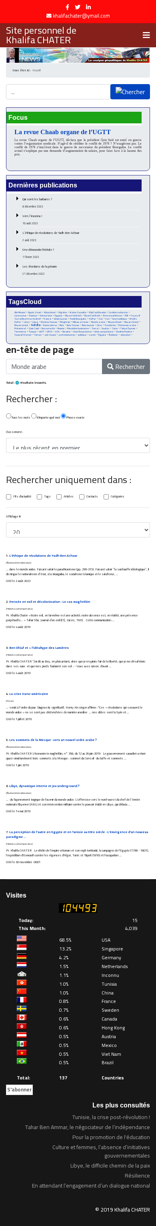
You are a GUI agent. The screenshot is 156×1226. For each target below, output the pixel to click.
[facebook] (67, 7)
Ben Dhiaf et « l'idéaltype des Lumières (39, 648)
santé (92, 335)
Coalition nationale (118, 312)
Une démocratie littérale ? (38, 253)
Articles (69, 496)
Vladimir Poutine (124, 332)
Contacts (92, 496)
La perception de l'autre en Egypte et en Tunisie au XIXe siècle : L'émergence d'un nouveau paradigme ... (77, 834)
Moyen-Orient (131, 322)
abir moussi (50, 335)
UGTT (41, 331)
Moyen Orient (115, 322)
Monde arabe (98, 322)
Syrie (115, 328)
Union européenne (103, 332)
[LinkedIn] (88, 7)
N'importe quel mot (48, 417)
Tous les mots (20, 417)
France (47, 318)
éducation (125, 335)
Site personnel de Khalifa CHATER (41, 35)
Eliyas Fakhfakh (73, 316)
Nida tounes (88, 325)
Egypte (58, 316)
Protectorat (20, 328)
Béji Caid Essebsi (97, 312)
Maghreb (65, 322)
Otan (99, 325)
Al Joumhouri (50, 312)
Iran (108, 318)
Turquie (32, 331)
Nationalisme (50, 325)
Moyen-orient (21, 325)
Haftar (92, 318)
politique (82, 335)
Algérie (62, 312)
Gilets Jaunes (60, 319)
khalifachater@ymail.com (81, 15)
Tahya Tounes (127, 328)
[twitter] (77, 7)
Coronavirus (20, 316)
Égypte (102, 335)
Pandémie (110, 325)
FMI (126, 316)
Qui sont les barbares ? (37, 202)
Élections (113, 335)
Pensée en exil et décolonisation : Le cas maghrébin (49, 602)
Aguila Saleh (34, 312)
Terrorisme (20, 332)
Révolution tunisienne (78, 328)
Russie (61, 328)
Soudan (105, 328)
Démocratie (46, 316)
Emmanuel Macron (112, 316)
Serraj (95, 328)
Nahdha (35, 325)
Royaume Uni (48, 328)
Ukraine (66, 331)
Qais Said (34, 328)
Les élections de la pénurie (39, 270)
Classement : (14, 432)
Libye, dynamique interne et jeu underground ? (44, 786)
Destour (33, 316)
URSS (49, 332)
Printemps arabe (127, 325)
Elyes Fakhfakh (92, 315)
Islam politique (119, 319)
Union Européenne (82, 332)
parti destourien (67, 335)
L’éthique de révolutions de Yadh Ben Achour (50, 236)
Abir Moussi (19, 312)
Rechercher (129, 366)
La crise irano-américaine (28, 694)
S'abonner (19, 1089)
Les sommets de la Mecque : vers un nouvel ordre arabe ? (53, 740)
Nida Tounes (73, 325)
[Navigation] (146, 35)
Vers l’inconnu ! (32, 219)
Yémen (38, 335)
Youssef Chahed (22, 335)
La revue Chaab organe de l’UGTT (62, 132)
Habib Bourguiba (78, 319)
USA (57, 331)
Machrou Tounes (49, 322)
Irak (101, 319)
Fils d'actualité (22, 496)
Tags (47, 496)
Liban (27, 322)
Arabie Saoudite (78, 312)
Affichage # (13, 516)
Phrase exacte (75, 417)
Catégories (117, 496)
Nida (62, 325)
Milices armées (80, 322)
